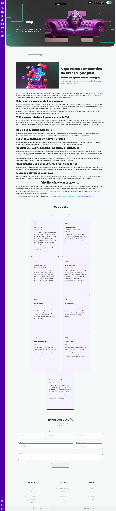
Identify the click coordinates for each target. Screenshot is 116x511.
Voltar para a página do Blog (35, 55)
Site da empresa (80, 442)
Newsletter (32, 502)
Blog (31, 491)
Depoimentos (60, 4)
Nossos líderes (91, 494)
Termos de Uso (31, 499)
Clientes (62, 491)
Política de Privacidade (31, 497)
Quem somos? (91, 486)
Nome (20, 432)
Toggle (109, 2)
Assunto (20, 453)
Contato (62, 499)
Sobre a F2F (31, 486)
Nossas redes (62, 494)
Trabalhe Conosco (31, 494)
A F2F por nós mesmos (62, 488)
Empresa (20, 442)
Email (48, 432)
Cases (32, 488)
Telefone (78, 432)
